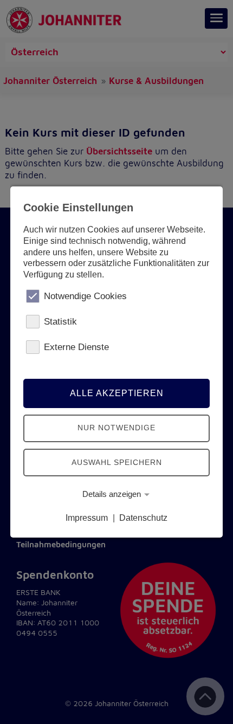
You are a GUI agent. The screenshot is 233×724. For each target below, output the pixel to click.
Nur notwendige (116, 427)
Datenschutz (143, 517)
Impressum (87, 517)
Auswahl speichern (117, 462)
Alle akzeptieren (117, 393)
